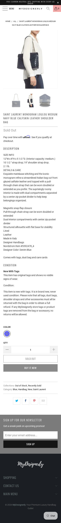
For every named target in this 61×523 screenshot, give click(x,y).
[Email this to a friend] (43, 400)
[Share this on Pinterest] (34, 400)
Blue (15, 389)
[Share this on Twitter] (16, 400)
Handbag (22, 389)
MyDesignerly (19, 505)
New (30, 389)
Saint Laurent (39, 389)
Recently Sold (34, 385)
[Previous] (6, 60)
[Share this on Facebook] (25, 400)
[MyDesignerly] (30, 8)
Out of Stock (21, 385)
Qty (5, 342)
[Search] (49, 8)
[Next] (54, 60)
